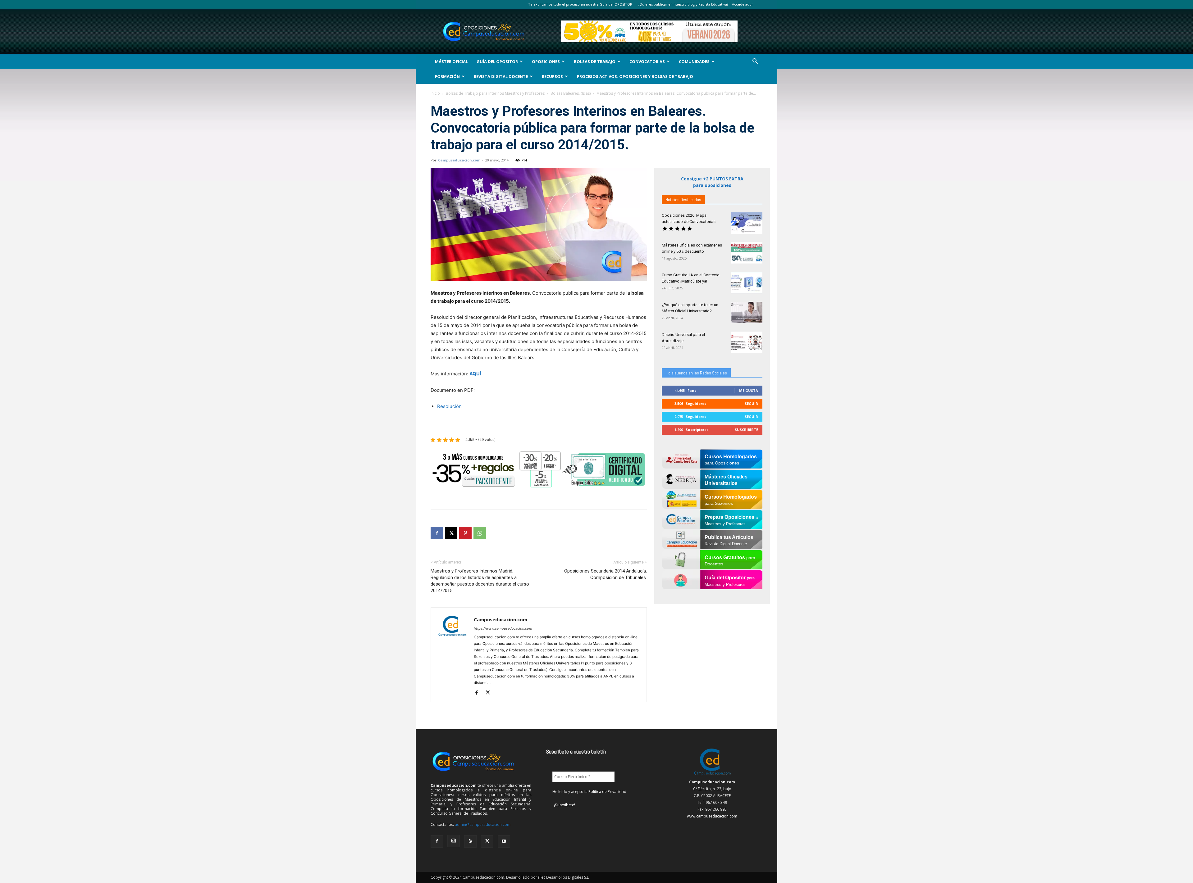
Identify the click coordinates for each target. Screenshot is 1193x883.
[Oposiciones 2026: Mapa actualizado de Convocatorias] (746, 223)
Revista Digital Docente (501, 76)
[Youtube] (504, 841)
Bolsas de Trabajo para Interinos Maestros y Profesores (495, 93)
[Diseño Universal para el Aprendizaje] (746, 342)
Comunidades (694, 61)
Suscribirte (746, 429)
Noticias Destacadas (683, 199)
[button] (754, 62)
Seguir (751, 403)
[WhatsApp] (479, 533)
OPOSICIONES (546, 61)
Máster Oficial (451, 61)
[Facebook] (437, 533)
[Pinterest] (465, 533)
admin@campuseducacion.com (482, 824)
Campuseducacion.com (459, 160)
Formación (447, 76)
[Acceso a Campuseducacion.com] (712, 775)
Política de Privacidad (607, 791)
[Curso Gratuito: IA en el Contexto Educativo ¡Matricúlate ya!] (746, 282)
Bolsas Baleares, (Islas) (571, 93)
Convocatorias (647, 61)
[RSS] (470, 841)
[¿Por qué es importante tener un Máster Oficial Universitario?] (746, 312)
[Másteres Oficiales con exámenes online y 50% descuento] (746, 253)
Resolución (449, 406)
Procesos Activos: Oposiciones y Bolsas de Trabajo (635, 76)
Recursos (552, 76)
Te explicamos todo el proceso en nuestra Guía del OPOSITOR (580, 4)
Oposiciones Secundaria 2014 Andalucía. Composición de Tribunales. (605, 574)
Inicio (435, 93)
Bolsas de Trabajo (594, 61)
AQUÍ (475, 374)
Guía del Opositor (497, 61)
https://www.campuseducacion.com (503, 628)
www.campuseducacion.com (712, 816)
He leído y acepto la (589, 791)
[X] (451, 533)
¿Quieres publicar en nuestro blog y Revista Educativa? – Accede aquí (695, 4)
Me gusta (748, 390)
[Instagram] (453, 841)
